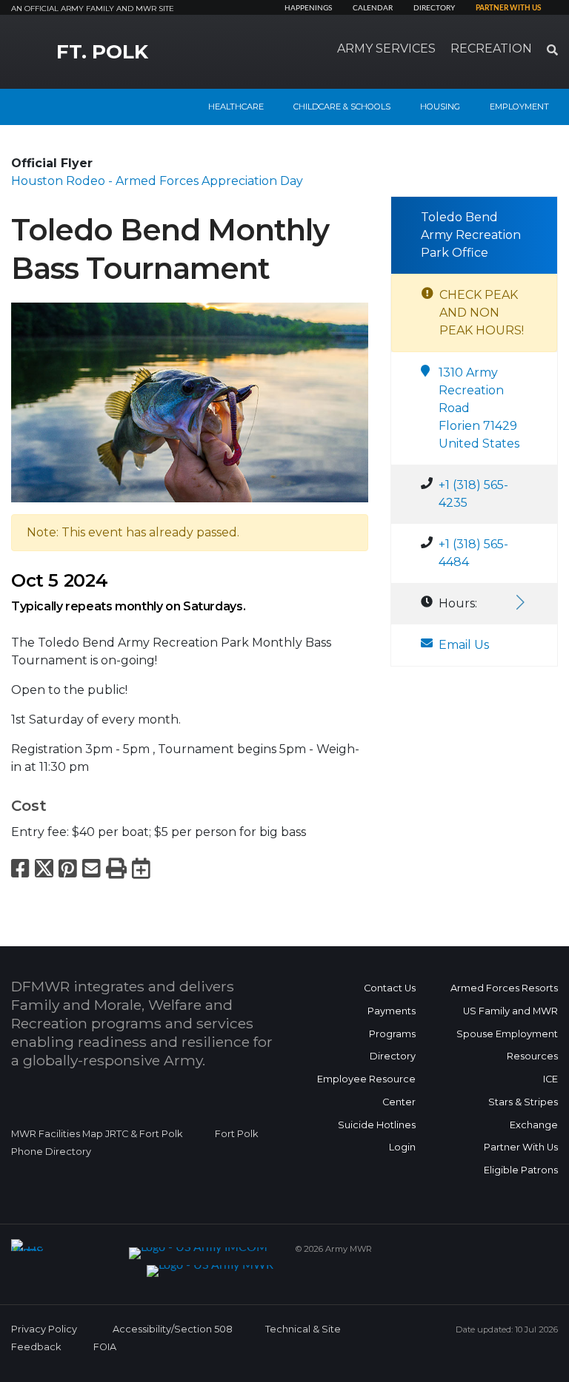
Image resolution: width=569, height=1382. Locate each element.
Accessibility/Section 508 (173, 1329)
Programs (392, 1033)
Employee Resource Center (366, 1090)
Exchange (534, 1124)
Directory (434, 8)
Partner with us (508, 8)
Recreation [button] (491, 48)
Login (402, 1147)
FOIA (104, 1346)
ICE (550, 1079)
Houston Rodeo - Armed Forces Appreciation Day (157, 181)
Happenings (308, 8)
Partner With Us (521, 1147)
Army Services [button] (386, 48)
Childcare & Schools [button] (341, 106)
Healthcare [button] (236, 106)
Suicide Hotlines (377, 1124)
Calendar (373, 8)
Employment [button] (519, 106)
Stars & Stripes (523, 1102)
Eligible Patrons (521, 1170)
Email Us (464, 645)
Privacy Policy (44, 1329)
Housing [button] (440, 106)
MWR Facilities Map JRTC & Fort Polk (96, 1133)
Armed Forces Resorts (504, 988)
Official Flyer (52, 163)
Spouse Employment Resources (507, 1045)
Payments (391, 1011)
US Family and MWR (510, 1011)
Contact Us (390, 988)
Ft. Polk (102, 52)
